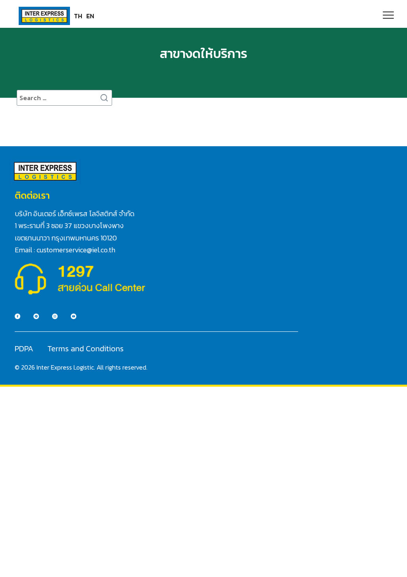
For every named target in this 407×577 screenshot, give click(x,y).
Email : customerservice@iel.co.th (65, 249)
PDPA (24, 348)
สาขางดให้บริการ (203, 53)
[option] (90, 16)
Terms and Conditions (85, 348)
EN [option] (90, 16)
